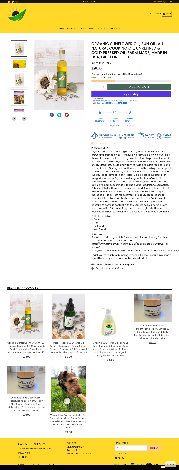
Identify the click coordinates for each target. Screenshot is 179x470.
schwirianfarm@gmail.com (162, 2)
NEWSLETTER (121, 443)
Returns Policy (75, 450)
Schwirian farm (32, 443)
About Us (72, 28)
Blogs (92, 28)
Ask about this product (105, 143)
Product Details (101, 147)
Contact (102, 28)
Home (61, 28)
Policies (114, 28)
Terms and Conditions (79, 453)
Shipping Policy (75, 447)
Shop (82, 28)
